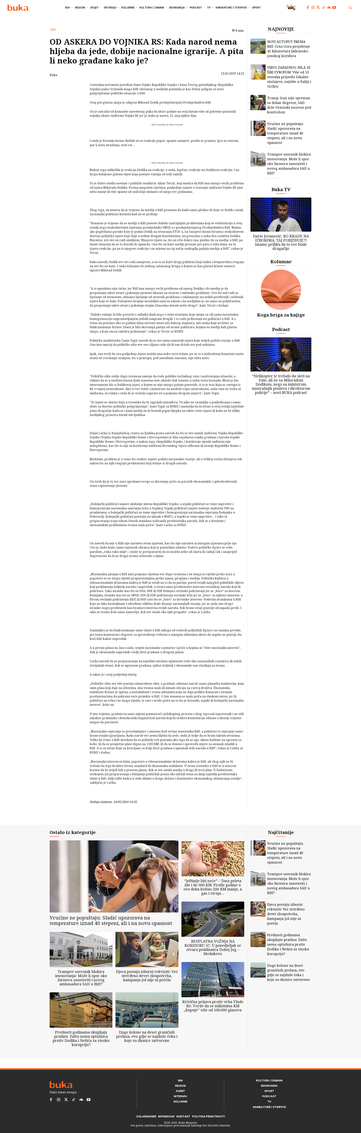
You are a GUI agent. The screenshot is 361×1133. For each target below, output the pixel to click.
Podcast (281, 329)
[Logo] (18, 7)
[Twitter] (318, 7)
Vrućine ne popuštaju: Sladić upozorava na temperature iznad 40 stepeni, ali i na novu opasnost (285, 133)
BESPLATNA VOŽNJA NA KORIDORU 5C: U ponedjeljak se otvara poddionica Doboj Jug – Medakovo (212, 947)
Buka (53, 74)
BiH (53, 29)
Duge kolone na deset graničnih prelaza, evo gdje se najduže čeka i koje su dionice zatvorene (146, 1036)
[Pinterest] (80, 104)
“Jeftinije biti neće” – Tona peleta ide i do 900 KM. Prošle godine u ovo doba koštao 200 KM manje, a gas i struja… (213, 887)
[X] (80, 95)
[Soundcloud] (329, 7)
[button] (350, 7)
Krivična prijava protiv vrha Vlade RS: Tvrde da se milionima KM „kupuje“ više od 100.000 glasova (212, 1005)
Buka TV (281, 189)
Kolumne (281, 261)
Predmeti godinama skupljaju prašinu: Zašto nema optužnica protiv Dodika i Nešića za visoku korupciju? (81, 1038)
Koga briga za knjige (281, 315)
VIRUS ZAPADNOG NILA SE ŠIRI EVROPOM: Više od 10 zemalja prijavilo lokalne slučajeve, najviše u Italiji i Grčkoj (289, 77)
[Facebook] (308, 7)
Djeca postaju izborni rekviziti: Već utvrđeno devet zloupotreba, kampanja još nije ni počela (147, 975)
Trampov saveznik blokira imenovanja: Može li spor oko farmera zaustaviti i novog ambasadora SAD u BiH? (289, 163)
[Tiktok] (323, 7)
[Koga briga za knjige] (281, 290)
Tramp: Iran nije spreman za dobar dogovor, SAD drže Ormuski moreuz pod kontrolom (289, 105)
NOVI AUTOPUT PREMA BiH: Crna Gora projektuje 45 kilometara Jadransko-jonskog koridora (288, 48)
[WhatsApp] (80, 113)
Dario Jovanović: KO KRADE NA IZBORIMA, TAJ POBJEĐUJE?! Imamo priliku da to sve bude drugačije (281, 242)
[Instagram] (313, 7)
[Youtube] (334, 7)
